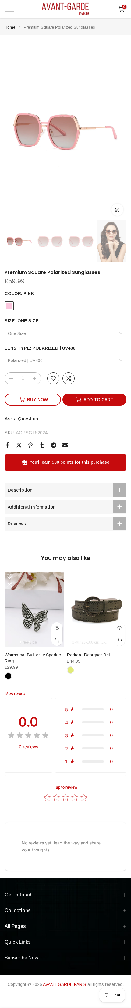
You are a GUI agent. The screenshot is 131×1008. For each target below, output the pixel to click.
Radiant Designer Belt (89, 654)
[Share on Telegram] (53, 445)
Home (10, 27)
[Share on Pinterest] (30, 445)
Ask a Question (21, 418)
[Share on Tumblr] (42, 445)
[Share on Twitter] (19, 445)
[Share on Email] (65, 445)
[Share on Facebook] (7, 445)
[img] (28, 736)
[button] (90, 709)
